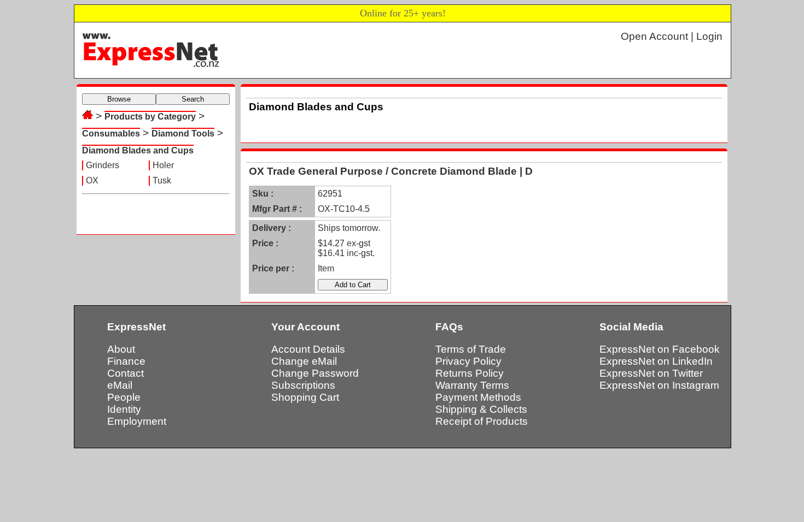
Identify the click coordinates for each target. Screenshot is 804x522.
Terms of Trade (470, 349)
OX (92, 180)
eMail (119, 385)
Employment (136, 421)
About (121, 349)
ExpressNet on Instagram (659, 385)
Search (193, 99)
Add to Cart (353, 285)
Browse (119, 99)
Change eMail (304, 361)
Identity (124, 409)
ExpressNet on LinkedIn (656, 361)
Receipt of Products (481, 421)
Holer (163, 165)
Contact (125, 373)
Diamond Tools (183, 133)
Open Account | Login (672, 36)
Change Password (315, 373)
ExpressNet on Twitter (651, 373)
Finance (126, 361)
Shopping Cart (305, 397)
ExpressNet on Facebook (659, 349)
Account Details (308, 349)
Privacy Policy (468, 361)
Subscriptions (303, 385)
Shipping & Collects (481, 409)
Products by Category (150, 116)
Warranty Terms (472, 385)
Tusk (162, 180)
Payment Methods (478, 397)
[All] (87, 116)
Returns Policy (469, 373)
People (124, 397)
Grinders (102, 165)
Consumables (111, 133)
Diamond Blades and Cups (138, 150)
